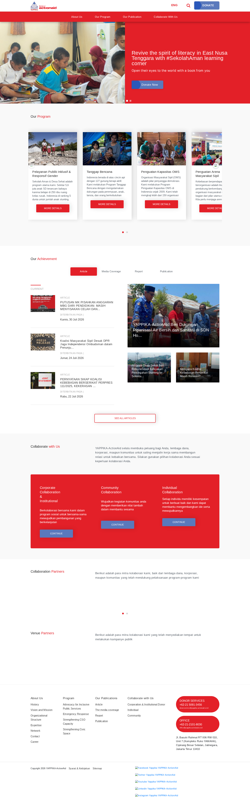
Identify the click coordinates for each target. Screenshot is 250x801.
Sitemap (97, 768)
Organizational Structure (39, 717)
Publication (101, 721)
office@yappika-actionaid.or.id (191, 728)
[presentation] (31, 165)
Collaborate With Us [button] (166, 16)
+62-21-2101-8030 (191, 724)
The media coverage (107, 709)
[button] (123, 232)
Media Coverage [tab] (111, 271)
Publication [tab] (166, 271)
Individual (133, 709)
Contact (35, 736)
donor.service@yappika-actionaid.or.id (194, 708)
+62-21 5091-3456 (191, 704)
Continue (56, 533)
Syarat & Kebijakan (79, 768)
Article (99, 704)
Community (134, 715)
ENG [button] (174, 5)
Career (35, 741)
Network (35, 730)
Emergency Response (76, 713)
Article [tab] (83, 271)
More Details (53, 208)
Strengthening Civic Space (74, 731)
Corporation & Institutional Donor (146, 704)
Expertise (36, 725)
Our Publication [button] (132, 16)
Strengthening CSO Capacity (74, 721)
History (35, 704)
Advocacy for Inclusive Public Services (76, 706)
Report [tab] (139, 271)
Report (99, 715)
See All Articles (125, 418)
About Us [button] (76, 16)
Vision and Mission (41, 709)
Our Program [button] (103, 16)
